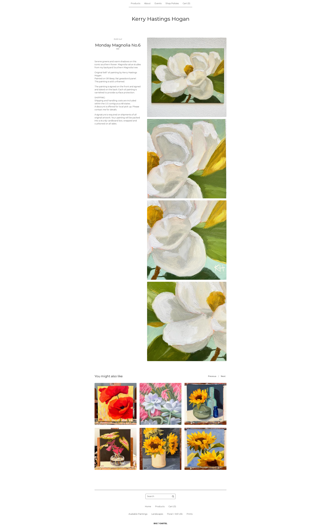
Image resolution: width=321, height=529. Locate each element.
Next (223, 376)
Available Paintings (138, 514)
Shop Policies (172, 3)
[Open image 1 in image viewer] (186, 77)
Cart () (186, 3)
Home (148, 506)
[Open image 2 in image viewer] (186, 158)
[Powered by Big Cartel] (160, 523)
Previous (212, 376)
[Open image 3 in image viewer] (186, 240)
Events (158, 3)
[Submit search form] (173, 496)
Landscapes (157, 514)
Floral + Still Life (175, 514)
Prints (189, 514)
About (147, 3)
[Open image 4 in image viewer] (186, 321)
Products (135, 3)
